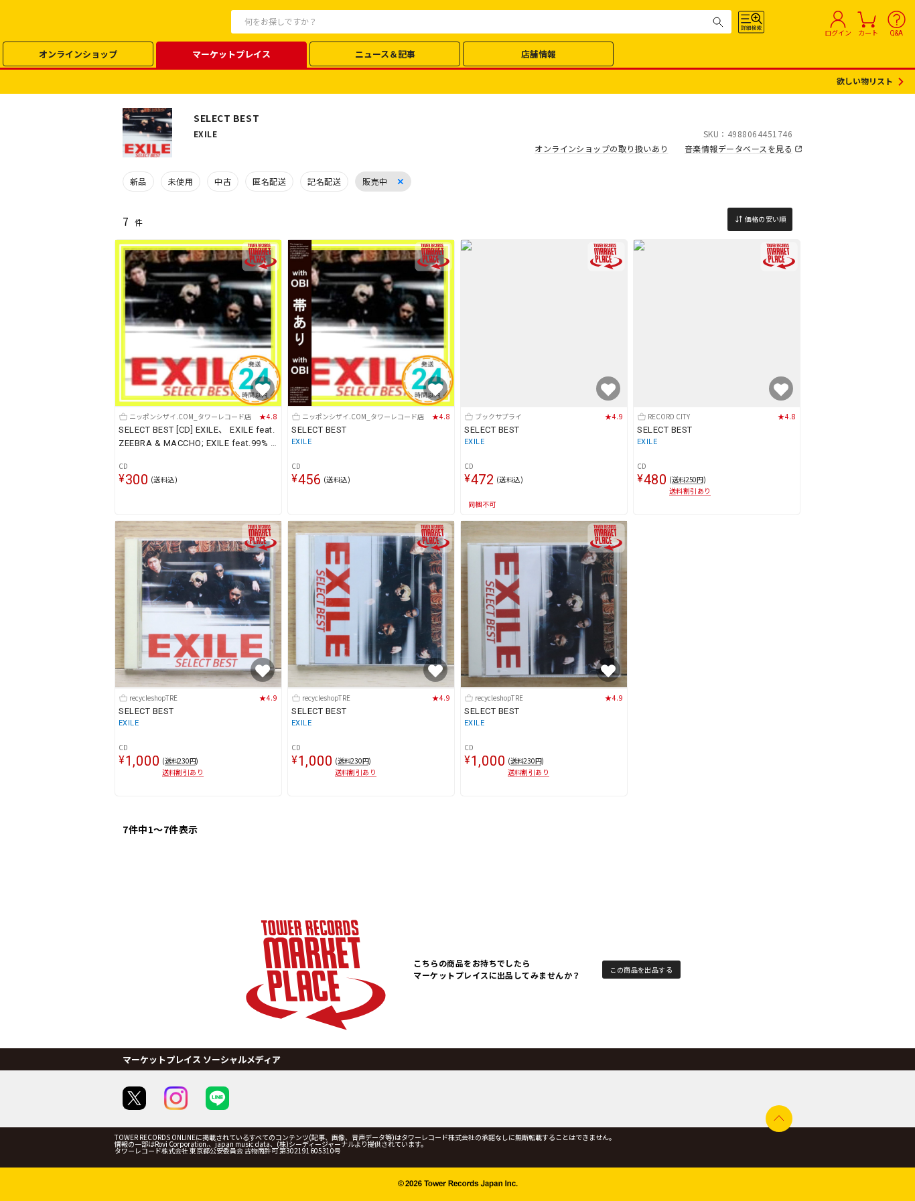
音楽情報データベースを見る (738, 148)
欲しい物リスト (865, 82)
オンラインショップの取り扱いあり (601, 148)
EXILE (301, 441)
